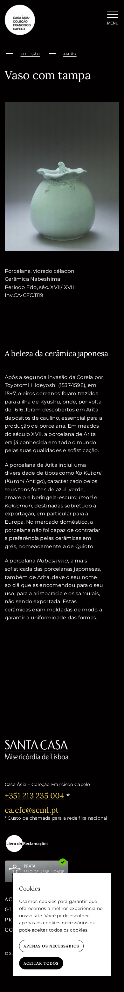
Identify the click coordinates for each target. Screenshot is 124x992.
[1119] (62, 104)
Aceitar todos (41, 963)
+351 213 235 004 (34, 796)
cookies (78, 930)
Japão (70, 54)
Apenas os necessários (51, 946)
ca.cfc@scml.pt (32, 810)
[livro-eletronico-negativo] (27, 843)
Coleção (30, 54)
